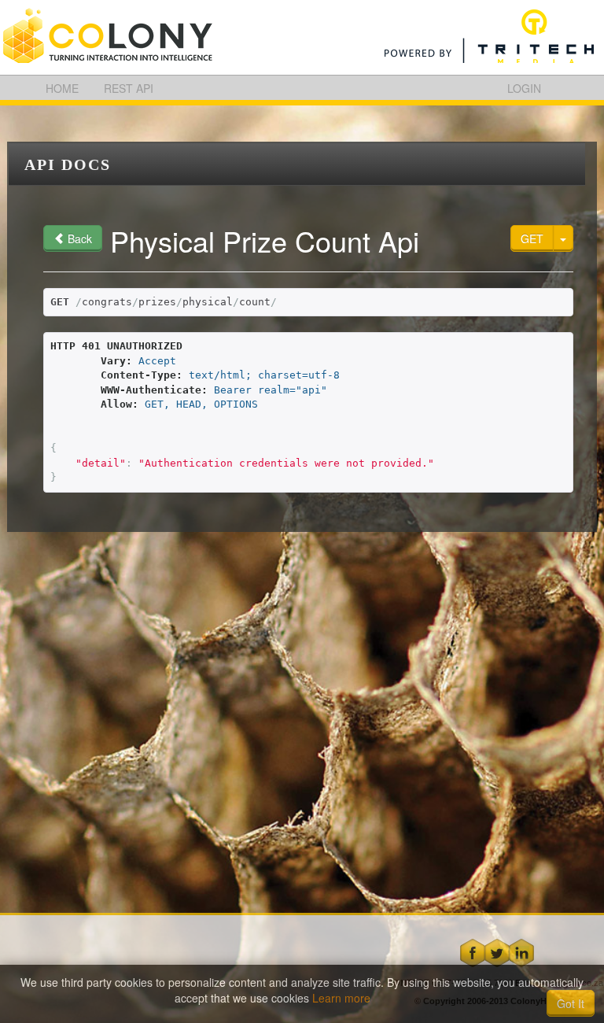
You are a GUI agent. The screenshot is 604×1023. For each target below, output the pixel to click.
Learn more (343, 998)
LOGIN (524, 88)
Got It (570, 1003)
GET (532, 238)
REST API (128, 88)
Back (78, 238)
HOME (62, 88)
